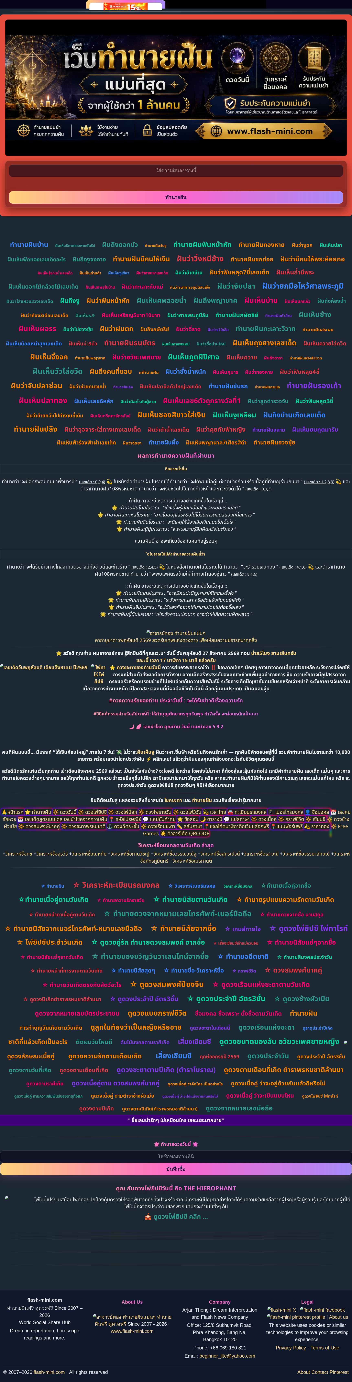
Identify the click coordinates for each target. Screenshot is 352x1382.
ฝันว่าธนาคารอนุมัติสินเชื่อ (190, 287)
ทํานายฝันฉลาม (268, 429)
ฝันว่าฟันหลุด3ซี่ (314, 401)
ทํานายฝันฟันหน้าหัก (202, 244)
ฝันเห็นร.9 (85, 315)
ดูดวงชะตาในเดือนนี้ (210, 1027)
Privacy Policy (291, 1347)
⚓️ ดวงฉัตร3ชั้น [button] (124, 826)
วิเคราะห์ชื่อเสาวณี (261, 853)
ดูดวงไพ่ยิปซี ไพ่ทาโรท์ (320, 1096)
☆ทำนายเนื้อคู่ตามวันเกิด (53, 899)
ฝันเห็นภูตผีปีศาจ (193, 356)
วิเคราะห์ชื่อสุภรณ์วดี (220, 853)
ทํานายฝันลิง (123, 386)
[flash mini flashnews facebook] (323, 1310)
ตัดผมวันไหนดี (94, 1042)
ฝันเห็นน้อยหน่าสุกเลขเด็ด (34, 343)
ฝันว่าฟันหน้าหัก (108, 300)
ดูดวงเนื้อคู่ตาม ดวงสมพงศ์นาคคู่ (116, 1083)
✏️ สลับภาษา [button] (190, 826)
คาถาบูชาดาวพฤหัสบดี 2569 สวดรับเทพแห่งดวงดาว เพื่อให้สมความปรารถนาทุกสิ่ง (176, 640)
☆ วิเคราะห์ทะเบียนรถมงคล (116, 885)
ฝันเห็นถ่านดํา (90, 273)
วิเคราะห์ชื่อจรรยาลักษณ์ (306, 853)
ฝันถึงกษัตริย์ (154, 329)
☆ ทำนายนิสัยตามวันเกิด (190, 899)
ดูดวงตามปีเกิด (96, 1108)
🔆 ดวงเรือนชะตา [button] (158, 826)
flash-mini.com (49, 1372)
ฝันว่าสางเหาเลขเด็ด (152, 273)
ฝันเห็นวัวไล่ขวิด (58, 371)
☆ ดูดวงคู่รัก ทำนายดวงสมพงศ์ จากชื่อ (148, 942)
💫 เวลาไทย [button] (215, 812)
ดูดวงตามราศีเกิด (45, 1083)
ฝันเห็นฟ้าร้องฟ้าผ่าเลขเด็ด (86, 442)
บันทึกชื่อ (175, 1169)
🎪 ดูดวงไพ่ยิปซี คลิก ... (176, 1216)
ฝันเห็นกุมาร (225, 372)
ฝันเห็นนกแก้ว (297, 301)
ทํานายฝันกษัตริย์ (236, 315)
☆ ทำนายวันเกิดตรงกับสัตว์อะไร (81, 985)
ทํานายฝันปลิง (35, 429)
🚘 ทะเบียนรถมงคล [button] (247, 812)
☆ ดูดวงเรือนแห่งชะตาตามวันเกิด (261, 984)
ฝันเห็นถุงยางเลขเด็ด (264, 342)
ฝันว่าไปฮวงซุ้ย (78, 329)
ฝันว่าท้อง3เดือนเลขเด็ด (44, 315)
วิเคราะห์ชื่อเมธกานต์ (192, 860)
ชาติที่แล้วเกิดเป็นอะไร (38, 1041)
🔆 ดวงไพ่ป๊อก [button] (123, 812)
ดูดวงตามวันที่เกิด (30, 1070)
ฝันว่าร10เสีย (218, 329)
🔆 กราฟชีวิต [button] (291, 819)
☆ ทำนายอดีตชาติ (243, 956)
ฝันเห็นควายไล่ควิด (324, 343)
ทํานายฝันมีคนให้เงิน (141, 258)
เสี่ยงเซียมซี (194, 1041)
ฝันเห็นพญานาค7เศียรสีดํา (216, 442)
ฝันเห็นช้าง (315, 314)
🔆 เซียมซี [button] (316, 819)
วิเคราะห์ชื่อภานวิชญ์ (130, 853)
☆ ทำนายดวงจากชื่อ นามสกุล (291, 914)
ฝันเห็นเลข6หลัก (93, 401)
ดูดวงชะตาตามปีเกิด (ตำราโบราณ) (166, 1069)
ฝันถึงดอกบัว (120, 244)
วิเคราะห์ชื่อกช (18, 853)
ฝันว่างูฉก (302, 244)
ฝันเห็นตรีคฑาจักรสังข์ (110, 416)
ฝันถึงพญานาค (216, 300)
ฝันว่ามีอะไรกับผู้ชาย (138, 401)
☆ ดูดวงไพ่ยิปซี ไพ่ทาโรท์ (308, 928)
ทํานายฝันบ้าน (29, 244)
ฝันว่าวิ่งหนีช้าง (200, 258)
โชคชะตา (173, 800)
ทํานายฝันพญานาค (90, 358)
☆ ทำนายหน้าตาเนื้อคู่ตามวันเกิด (62, 914)
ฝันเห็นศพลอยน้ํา (162, 300)
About (303, 1372)
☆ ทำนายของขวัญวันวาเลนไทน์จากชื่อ (150, 956)
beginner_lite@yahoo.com (227, 1356)
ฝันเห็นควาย (241, 357)
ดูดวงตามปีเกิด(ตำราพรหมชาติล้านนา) (160, 1108)
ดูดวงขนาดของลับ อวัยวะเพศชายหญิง (279, 1041)
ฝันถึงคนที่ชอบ (111, 371)
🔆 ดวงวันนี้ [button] (65, 812)
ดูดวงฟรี (118, 1324)
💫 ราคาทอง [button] (317, 826)
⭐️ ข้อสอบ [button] (188, 819)
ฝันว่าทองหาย (259, 372)
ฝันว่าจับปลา (236, 286)
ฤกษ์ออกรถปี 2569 (219, 1056)
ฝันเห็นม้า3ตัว (83, 343)
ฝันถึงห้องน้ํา (331, 301)
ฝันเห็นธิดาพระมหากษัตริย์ (75, 245)
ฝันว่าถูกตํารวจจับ (268, 401)
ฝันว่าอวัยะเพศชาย (136, 357)
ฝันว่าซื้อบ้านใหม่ (211, 344)
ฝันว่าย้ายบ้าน (189, 272)
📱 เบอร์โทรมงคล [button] (286, 812)
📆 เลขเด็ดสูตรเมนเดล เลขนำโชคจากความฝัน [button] (63, 819)
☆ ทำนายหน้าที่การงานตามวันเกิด (66, 970)
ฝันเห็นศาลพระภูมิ (176, 344)
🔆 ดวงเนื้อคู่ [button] (264, 819)
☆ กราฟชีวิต (244, 971)
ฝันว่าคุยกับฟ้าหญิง (220, 429)
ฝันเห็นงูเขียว (118, 273)
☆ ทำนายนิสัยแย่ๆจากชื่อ (301, 942)
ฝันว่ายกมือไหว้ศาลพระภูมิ (303, 286)
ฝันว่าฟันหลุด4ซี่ (299, 372)
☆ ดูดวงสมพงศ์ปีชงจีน (167, 984)
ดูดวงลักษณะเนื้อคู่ (30, 1056)
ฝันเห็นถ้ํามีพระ (295, 272)
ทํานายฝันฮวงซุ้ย (274, 442)
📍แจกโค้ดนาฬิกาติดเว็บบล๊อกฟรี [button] (237, 826)
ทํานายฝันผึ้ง (163, 442)
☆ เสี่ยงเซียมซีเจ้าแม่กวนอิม (235, 943)
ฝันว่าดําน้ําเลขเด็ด (168, 429)
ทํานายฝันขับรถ (228, 386)
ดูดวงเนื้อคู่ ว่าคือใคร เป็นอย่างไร (195, 1084)
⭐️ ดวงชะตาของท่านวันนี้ (135, 667)
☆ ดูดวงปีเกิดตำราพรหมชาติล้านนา (62, 999)
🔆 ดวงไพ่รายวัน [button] (155, 812)
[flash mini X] (282, 1310)
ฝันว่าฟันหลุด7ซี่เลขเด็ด (239, 272)
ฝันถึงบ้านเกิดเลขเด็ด (294, 414)
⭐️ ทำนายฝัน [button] (39, 812)
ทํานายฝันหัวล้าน (278, 315)
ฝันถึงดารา (273, 358)
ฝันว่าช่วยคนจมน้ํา (87, 386)
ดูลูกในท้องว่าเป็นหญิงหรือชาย (136, 1027)
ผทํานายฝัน (149, 372)
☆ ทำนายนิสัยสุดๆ (133, 970)
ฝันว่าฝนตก (116, 328)
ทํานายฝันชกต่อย (252, 259)
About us (338, 1317)
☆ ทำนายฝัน (52, 886)
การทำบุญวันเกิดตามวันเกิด (50, 1027)
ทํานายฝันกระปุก (267, 386)
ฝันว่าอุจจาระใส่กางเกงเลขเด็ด (102, 429)
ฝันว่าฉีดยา (132, 443)
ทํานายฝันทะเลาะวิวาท (266, 328)
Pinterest (339, 1372)
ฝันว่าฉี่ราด (188, 329)
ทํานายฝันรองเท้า (314, 385)
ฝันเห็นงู (145, 752)
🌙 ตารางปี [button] (212, 819)
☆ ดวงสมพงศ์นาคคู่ (293, 970)
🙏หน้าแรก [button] (13, 812)
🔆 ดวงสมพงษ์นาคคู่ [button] (39, 826)
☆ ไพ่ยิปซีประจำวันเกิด (49, 942)
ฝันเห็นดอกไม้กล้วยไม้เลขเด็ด (43, 286)
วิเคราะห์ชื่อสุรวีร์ (52, 853)
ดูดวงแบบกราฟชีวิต (157, 1013)
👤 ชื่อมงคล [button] (317, 812)
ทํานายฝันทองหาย (262, 244)
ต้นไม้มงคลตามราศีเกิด (145, 1042)
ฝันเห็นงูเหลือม (234, 414)
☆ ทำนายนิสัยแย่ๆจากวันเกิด (51, 956)
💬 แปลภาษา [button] (237, 819)
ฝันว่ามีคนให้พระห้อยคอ (312, 258)
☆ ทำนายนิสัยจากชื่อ (183, 928)
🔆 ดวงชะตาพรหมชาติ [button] (84, 826)
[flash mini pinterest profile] (297, 1317)
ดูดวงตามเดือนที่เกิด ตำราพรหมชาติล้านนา (283, 1069)
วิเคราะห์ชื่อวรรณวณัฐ (175, 853)
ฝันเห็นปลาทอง (43, 400)
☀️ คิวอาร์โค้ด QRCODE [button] (184, 833)
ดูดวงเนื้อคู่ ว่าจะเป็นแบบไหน (260, 1095)
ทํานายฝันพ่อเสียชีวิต (306, 358)
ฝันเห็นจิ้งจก (49, 356)
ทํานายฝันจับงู (155, 245)
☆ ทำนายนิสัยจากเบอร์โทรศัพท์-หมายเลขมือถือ (73, 928)
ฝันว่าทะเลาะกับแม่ (142, 286)
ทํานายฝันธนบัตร (129, 342)
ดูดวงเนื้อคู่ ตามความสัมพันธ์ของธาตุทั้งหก (48, 1096)
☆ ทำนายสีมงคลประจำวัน (304, 956)
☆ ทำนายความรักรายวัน (121, 900)
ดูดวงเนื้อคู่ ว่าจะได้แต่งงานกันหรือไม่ (190, 1096)
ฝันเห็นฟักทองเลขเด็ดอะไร (36, 259)
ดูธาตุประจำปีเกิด (318, 1028)
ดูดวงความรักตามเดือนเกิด (105, 1055)
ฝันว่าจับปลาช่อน (36, 386)
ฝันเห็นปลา (331, 245)
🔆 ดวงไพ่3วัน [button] (188, 812)
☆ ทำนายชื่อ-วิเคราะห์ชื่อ (193, 970)
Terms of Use (324, 1347)
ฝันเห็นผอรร (37, 328)
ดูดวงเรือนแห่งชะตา (266, 1027)
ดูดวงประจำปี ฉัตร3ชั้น (321, 1056)
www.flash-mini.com (132, 1331)
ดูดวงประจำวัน (268, 1055)
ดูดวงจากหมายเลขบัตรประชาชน (77, 1013)
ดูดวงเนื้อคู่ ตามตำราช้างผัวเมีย (122, 1095)
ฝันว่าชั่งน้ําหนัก (186, 371)
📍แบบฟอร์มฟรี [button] (287, 826)
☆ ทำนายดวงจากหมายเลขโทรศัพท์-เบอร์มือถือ (177, 913)
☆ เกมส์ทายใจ (242, 929)
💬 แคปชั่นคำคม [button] (160, 819)
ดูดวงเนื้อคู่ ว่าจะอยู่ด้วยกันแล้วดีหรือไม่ (278, 1083)
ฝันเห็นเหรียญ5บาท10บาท (131, 315)
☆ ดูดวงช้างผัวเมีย (301, 998)
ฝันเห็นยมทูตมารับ (315, 429)
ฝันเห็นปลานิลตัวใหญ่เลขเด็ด (170, 386)
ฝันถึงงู (70, 300)
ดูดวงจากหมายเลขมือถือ (239, 1108)
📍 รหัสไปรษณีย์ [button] (126, 819)
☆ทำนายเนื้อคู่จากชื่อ (286, 885)
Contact (319, 1372)
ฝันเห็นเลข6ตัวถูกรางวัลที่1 (202, 400)
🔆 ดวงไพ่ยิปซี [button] (93, 812)
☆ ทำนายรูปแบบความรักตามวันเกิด (285, 899)
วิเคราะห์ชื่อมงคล (238, 886)
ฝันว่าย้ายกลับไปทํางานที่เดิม (54, 415)
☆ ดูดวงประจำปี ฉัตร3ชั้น (143, 998)
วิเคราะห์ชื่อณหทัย (89, 853)
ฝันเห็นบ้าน (261, 300)
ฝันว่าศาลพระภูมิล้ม (187, 315)
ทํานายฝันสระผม (317, 329)
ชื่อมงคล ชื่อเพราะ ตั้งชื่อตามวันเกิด (238, 1013)
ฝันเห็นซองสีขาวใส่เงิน (171, 415)
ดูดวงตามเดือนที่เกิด (83, 1070)
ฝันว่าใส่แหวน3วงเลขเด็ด (29, 301)
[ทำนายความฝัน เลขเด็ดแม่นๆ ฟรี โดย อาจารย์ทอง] (176, 633)
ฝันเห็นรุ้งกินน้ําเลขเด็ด (55, 273)
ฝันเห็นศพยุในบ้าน (100, 287)
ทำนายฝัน (202, 800)
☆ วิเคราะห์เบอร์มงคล (192, 885)
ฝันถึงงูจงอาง (89, 259)
